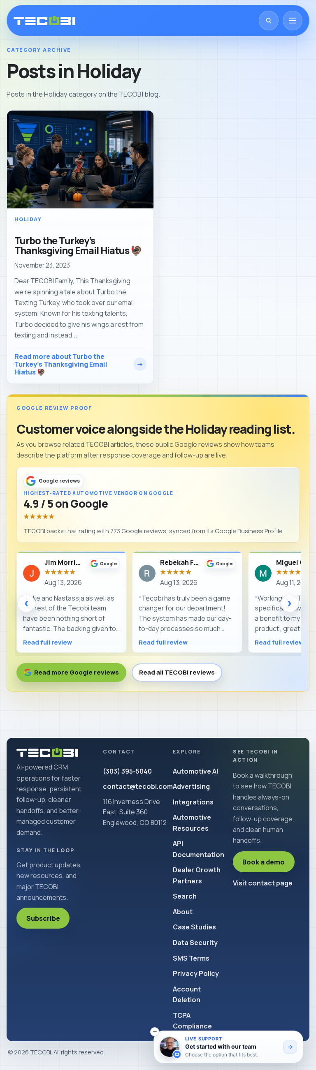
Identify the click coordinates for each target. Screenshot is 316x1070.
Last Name (177, 515)
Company (44, 557)
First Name (46, 515)
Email (169, 557)
